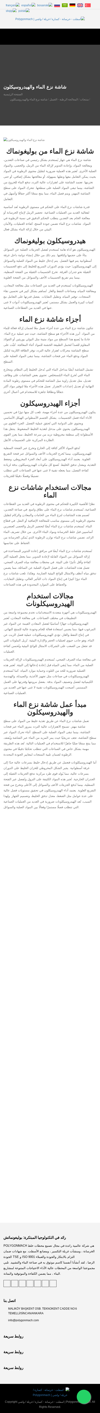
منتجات (84, 99)
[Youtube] (53, 1283)
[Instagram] (45, 1283)
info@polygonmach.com (23, 1320)
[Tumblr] (37, 1283)
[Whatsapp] (84, 1397)
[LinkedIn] (22, 1283)
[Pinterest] (14, 1283)
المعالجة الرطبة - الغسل (64, 99)
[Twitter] (6, 1283)
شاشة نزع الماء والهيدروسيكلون (28, 99)
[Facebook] (30, 1283)
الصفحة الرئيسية (13, 94)
